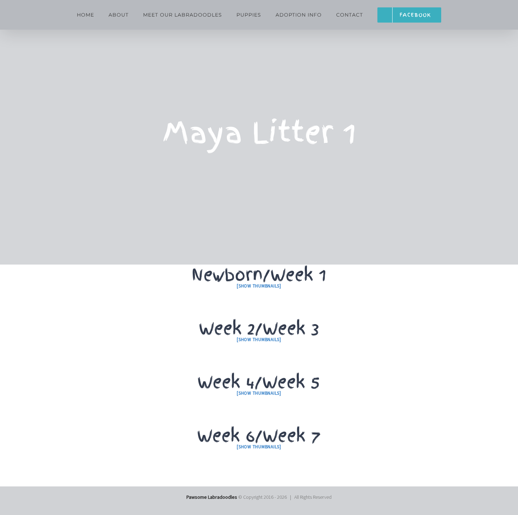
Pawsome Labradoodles (211, 497)
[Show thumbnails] (259, 286)
